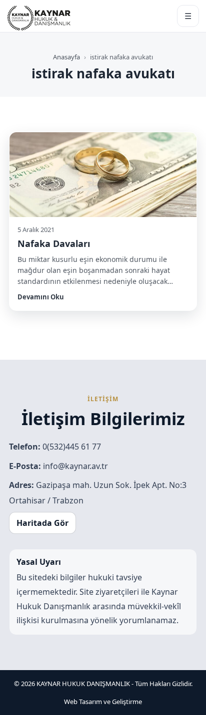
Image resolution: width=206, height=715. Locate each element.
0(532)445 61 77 (71, 446)
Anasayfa (66, 56)
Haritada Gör (42, 522)
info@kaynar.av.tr (75, 466)
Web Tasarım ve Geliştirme (103, 701)
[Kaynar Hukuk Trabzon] (38, 15)
